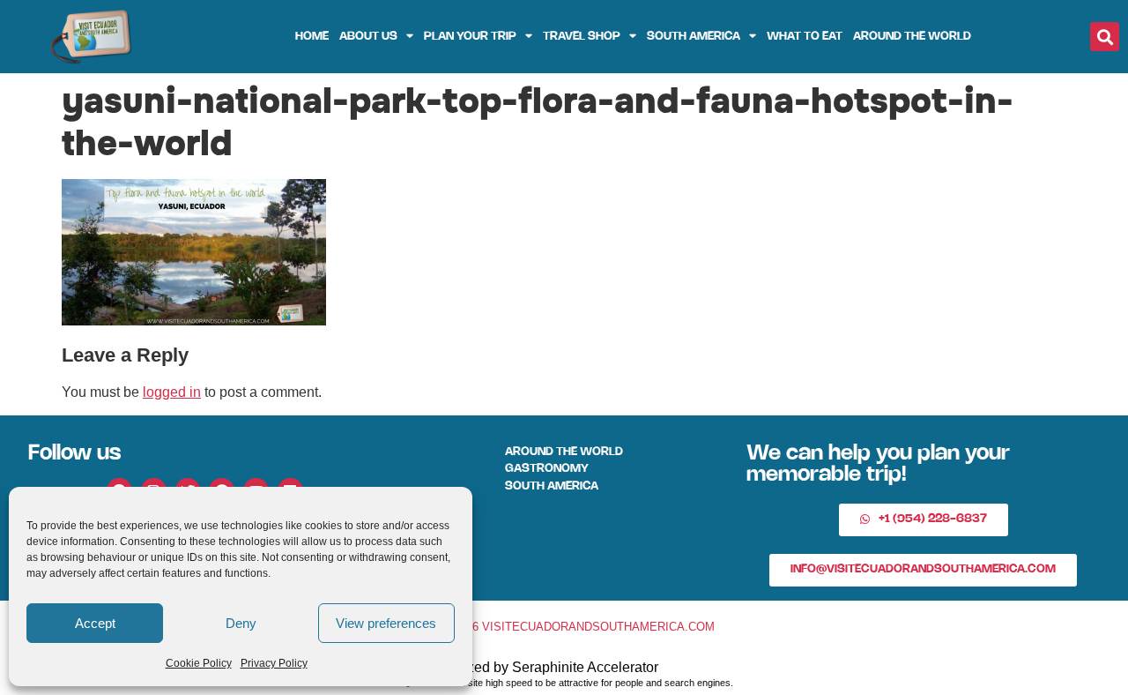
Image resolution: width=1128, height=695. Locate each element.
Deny (241, 623)
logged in (172, 392)
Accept (95, 623)
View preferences (386, 623)
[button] (1104, 36)
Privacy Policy (274, 663)
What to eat (804, 36)
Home (312, 36)
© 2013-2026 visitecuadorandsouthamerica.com (564, 626)
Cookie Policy (199, 663)
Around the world (912, 36)
